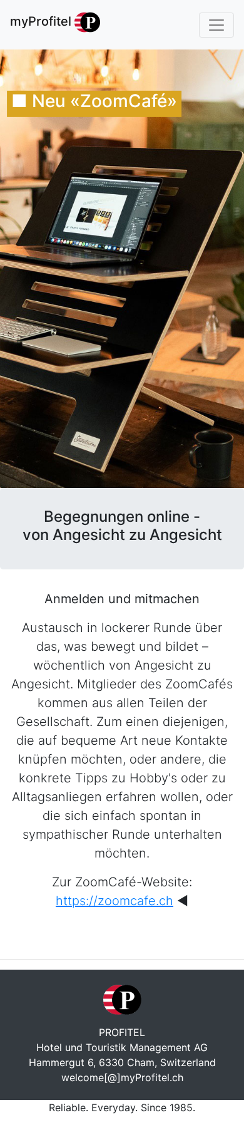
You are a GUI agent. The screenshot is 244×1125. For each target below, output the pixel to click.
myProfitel (42, 21)
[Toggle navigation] (216, 25)
